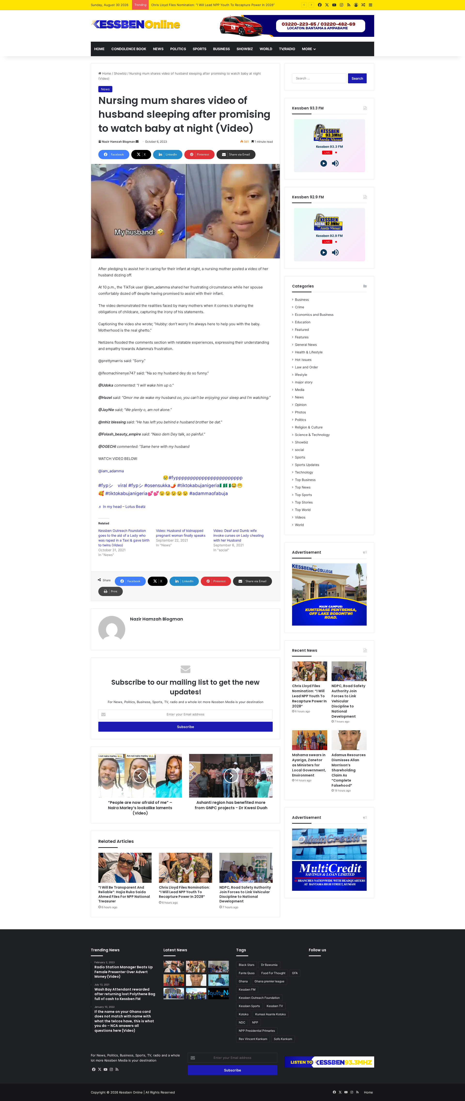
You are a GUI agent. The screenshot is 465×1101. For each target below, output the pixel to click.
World (266, 49)
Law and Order (306, 367)
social (299, 450)
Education (302, 322)
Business (221, 49)
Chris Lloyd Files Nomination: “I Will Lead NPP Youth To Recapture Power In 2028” (213, 5)
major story (304, 382)
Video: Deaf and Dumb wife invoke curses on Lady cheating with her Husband (238, 535)
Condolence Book (128, 49)
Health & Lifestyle (309, 352)
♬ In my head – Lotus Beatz (122, 506)
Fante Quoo (247, 973)
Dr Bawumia (269, 965)
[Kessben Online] (135, 24)
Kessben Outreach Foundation (259, 998)
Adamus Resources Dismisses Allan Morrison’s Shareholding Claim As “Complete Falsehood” (349, 770)
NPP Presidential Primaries (257, 1030)
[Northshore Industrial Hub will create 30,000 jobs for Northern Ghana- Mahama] (173, 994)
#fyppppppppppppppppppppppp (206, 478)
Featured (302, 330)
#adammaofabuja (208, 493)
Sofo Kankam (283, 1039)
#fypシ (135, 485)
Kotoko (243, 1014)
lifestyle (301, 375)
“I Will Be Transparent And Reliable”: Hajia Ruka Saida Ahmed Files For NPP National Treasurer (124, 894)
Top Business (305, 480)
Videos (300, 517)
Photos (300, 412)
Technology (304, 472)
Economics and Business (314, 315)
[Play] (324, 163)
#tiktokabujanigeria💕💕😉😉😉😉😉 (146, 493)
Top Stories (304, 502)
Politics (178, 49)
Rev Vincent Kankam (253, 1039)
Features (302, 337)
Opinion (301, 405)
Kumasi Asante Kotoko (270, 1014)
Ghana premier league (269, 981)
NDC (242, 1022)
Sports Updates (307, 465)
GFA (295, 973)
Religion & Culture (309, 427)
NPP (255, 1022)
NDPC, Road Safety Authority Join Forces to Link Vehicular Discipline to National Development (245, 894)
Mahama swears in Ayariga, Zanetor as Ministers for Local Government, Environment (309, 765)
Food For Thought (273, 973)
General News (306, 345)
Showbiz (245, 49)
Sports (199, 49)
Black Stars (246, 965)
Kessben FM (247, 989)
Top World (302, 510)
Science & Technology (312, 435)
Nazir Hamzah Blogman (118, 141)
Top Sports (303, 495)
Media (299, 390)
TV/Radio (287, 49)
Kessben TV (275, 1006)
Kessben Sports (249, 1006)
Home (99, 49)
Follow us (317, 950)
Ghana (243, 981)
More (307, 49)
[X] (99, 1069)
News (158, 49)
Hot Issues (303, 360)
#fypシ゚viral (112, 485)
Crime (299, 307)
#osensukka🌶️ (160, 485)
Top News (302, 487)
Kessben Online (131, 1092)
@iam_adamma (111, 471)
